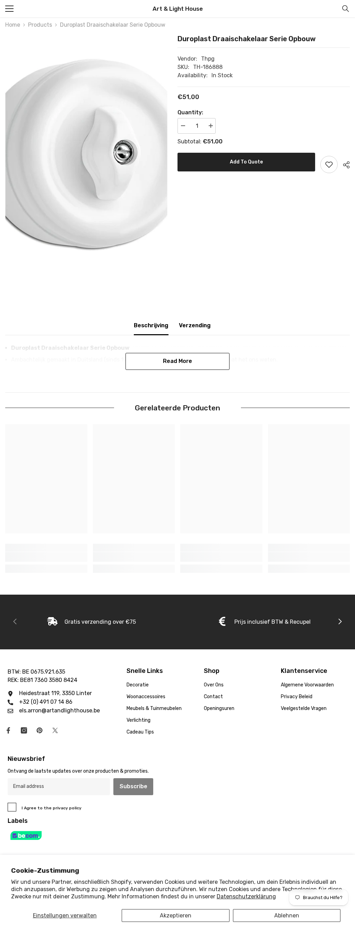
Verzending (195, 325)
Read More (177, 361)
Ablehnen (286, 915)
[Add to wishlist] (329, 164)
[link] (46, 557)
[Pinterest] (39, 730)
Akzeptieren (175, 915)
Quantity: (190, 112)
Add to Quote (246, 162)
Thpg (208, 58)
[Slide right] (339, 622)
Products (40, 24)
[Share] (344, 165)
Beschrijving (151, 325)
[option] (86, 153)
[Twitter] (55, 730)
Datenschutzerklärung (246, 896)
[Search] (345, 9)
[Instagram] (24, 730)
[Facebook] (8, 730)
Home (12, 24)
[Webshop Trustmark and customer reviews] (177, 835)
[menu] (9, 9)
